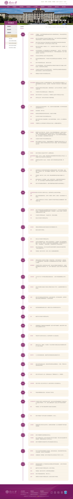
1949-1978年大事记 (60, 27)
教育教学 (43, 6)
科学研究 (50, 6)
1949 (66, 27)
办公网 (57, 1)
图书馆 (46, 1)
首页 (46, 27)
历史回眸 (54, 27)
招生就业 (64, 6)
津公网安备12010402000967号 (44, 496)
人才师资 (36, 6)
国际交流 (57, 6)
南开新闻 (21, 6)
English (65, 1)
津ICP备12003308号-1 (33, 496)
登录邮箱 (53, 1)
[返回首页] (13, 4)
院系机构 (28, 6)
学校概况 (14, 6)
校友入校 (60, 1)
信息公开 (42, 1)
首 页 (8, 6)
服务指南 (49, 1)
